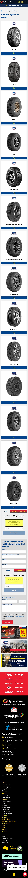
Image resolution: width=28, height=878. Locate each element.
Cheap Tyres (5, 842)
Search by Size (6, 786)
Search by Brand (6, 788)
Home (4, 11)
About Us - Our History (9, 821)
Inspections (4, 805)
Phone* (10, 554)
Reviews (4, 831)
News (3, 827)
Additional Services (7, 813)
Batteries (4, 803)
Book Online (6, 819)
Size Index (4, 836)
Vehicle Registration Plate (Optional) (8, 598)
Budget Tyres (5, 840)
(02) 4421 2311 (10, 745)
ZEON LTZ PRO (14, 504)
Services (4, 799)
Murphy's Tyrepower (15, 5)
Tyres (3, 782)
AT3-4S (14, 49)
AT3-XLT (14, 119)
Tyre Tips (4, 792)
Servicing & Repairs (7, 807)
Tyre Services (5, 809)
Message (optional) (7, 604)
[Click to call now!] (18, 2)
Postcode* (5, 564)
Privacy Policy (9, 616)
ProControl (14, 364)
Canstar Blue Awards (7, 838)
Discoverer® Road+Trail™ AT (14, 224)
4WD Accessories (6, 801)
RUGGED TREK (14, 399)
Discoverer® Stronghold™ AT (14, 259)
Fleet (3, 825)
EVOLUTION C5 (14, 294)
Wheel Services (6, 811)
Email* (4, 559)
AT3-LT (14, 84)
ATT (14, 154)
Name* (4, 549)
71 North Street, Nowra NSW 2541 (14, 741)
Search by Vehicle (6, 784)
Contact (4, 817)
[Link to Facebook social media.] (14, 874)
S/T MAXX (14, 434)
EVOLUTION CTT (14, 329)
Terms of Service (20, 616)
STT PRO (14, 469)
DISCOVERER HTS (14, 189)
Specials (4, 815)
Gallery (4, 829)
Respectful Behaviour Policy (7, 870)
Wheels (4, 794)
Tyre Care (4, 790)
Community (5, 823)
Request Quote (7, 622)
